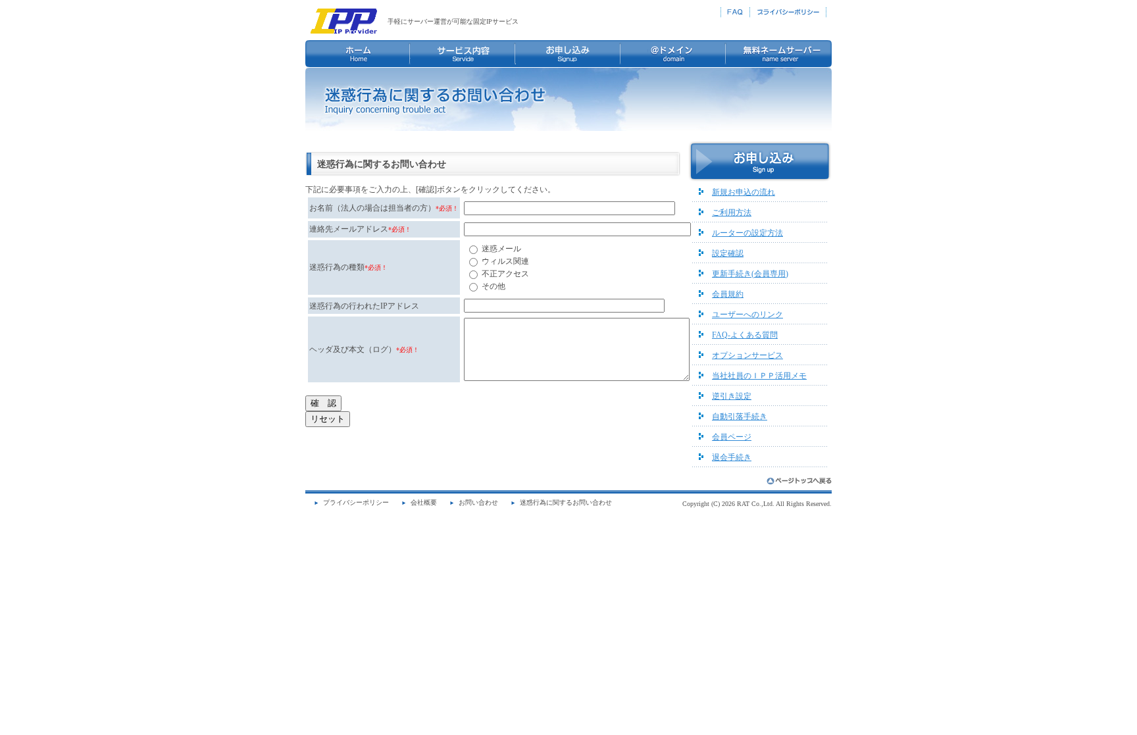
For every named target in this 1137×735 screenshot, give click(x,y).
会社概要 (424, 502)
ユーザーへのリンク (747, 314)
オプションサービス (747, 355)
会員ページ (731, 437)
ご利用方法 (731, 212)
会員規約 (728, 294)
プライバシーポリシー (356, 502)
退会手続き (731, 457)
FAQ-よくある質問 (745, 335)
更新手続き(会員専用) (750, 273)
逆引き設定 (731, 396)
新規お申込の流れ (743, 192)
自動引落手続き (739, 416)
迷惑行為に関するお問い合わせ (566, 502)
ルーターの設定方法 (747, 233)
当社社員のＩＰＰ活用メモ (759, 375)
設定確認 (728, 253)
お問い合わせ (478, 502)
